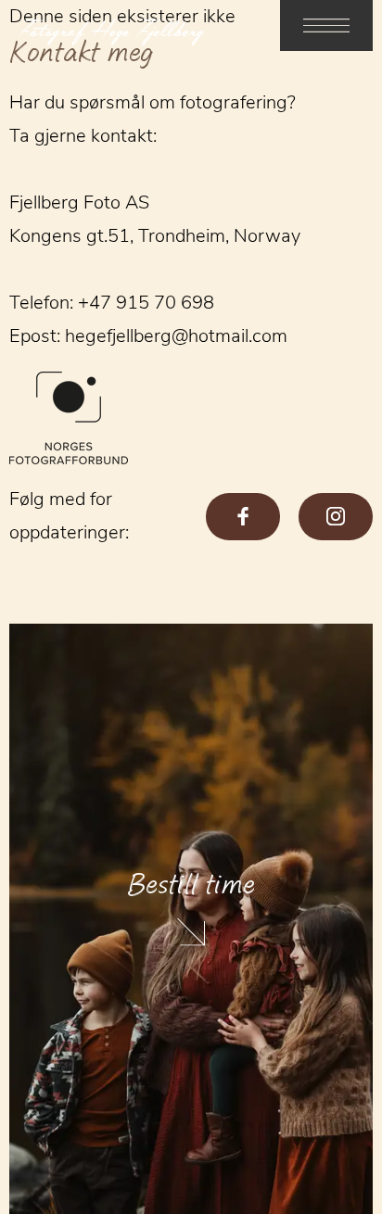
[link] (326, 25)
